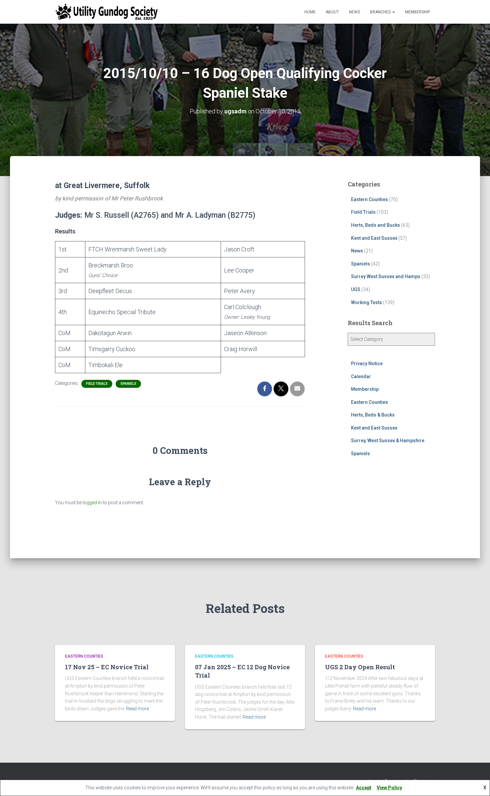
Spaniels (128, 383)
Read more (137, 708)
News (354, 12)
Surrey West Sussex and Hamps (385, 276)
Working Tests (366, 302)
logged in (92, 502)
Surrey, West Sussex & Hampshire (387, 440)
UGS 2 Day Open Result (360, 667)
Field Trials (97, 383)
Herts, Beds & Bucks (373, 415)
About (332, 12)
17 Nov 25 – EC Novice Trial (107, 667)
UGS (355, 289)
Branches (381, 12)
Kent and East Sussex (374, 238)
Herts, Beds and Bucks (375, 225)
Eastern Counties (369, 199)
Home (310, 12)
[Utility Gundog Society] (106, 12)
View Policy (389, 787)
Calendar (361, 376)
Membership (417, 12)
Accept (363, 787)
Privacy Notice (367, 363)
